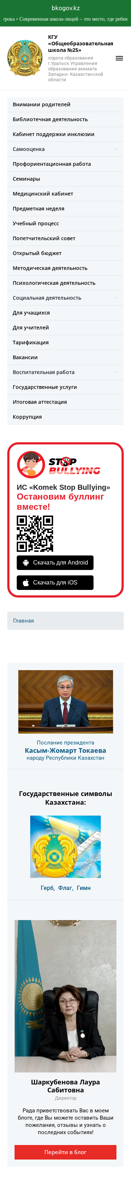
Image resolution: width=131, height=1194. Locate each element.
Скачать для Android (60, 562)
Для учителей (31, 327)
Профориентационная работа (52, 163)
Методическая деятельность (50, 267)
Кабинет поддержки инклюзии (54, 134)
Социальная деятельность (47, 297)
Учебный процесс (36, 223)
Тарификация (31, 342)
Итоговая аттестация (40, 401)
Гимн (84, 888)
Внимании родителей (42, 104)
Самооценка (29, 148)
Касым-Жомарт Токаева (65, 750)
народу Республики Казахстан (65, 758)
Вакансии (25, 357)
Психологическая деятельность (54, 282)
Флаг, (66, 888)
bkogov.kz (66, 8)
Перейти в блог (65, 1152)
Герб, (48, 888)
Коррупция (27, 416)
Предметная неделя (38, 208)
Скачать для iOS (55, 582)
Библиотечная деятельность (50, 119)
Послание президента (65, 742)
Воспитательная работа (44, 372)
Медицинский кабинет (43, 193)
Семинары (26, 178)
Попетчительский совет (44, 238)
